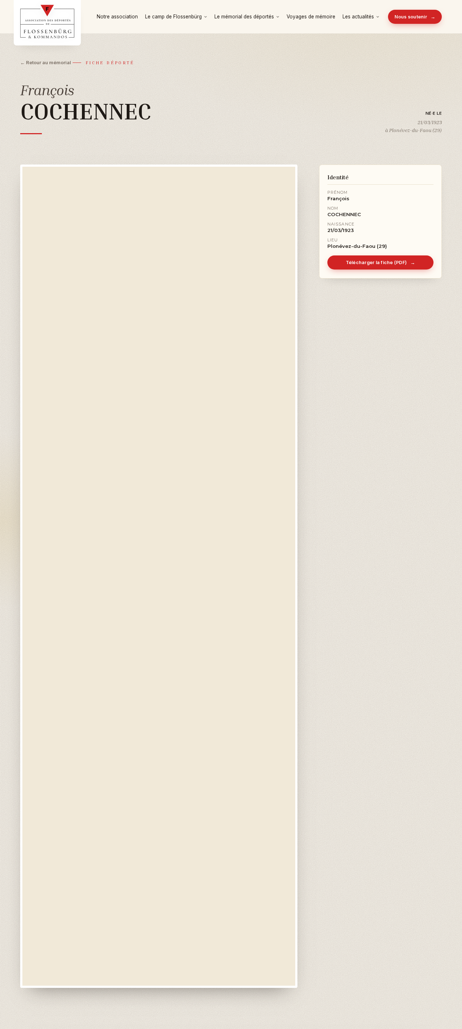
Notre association (117, 16)
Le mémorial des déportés (244, 16)
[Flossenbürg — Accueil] (47, 16)
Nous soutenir (415, 16)
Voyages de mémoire (311, 16)
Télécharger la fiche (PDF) (380, 262)
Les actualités (358, 16)
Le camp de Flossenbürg (173, 16)
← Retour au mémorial (45, 62)
